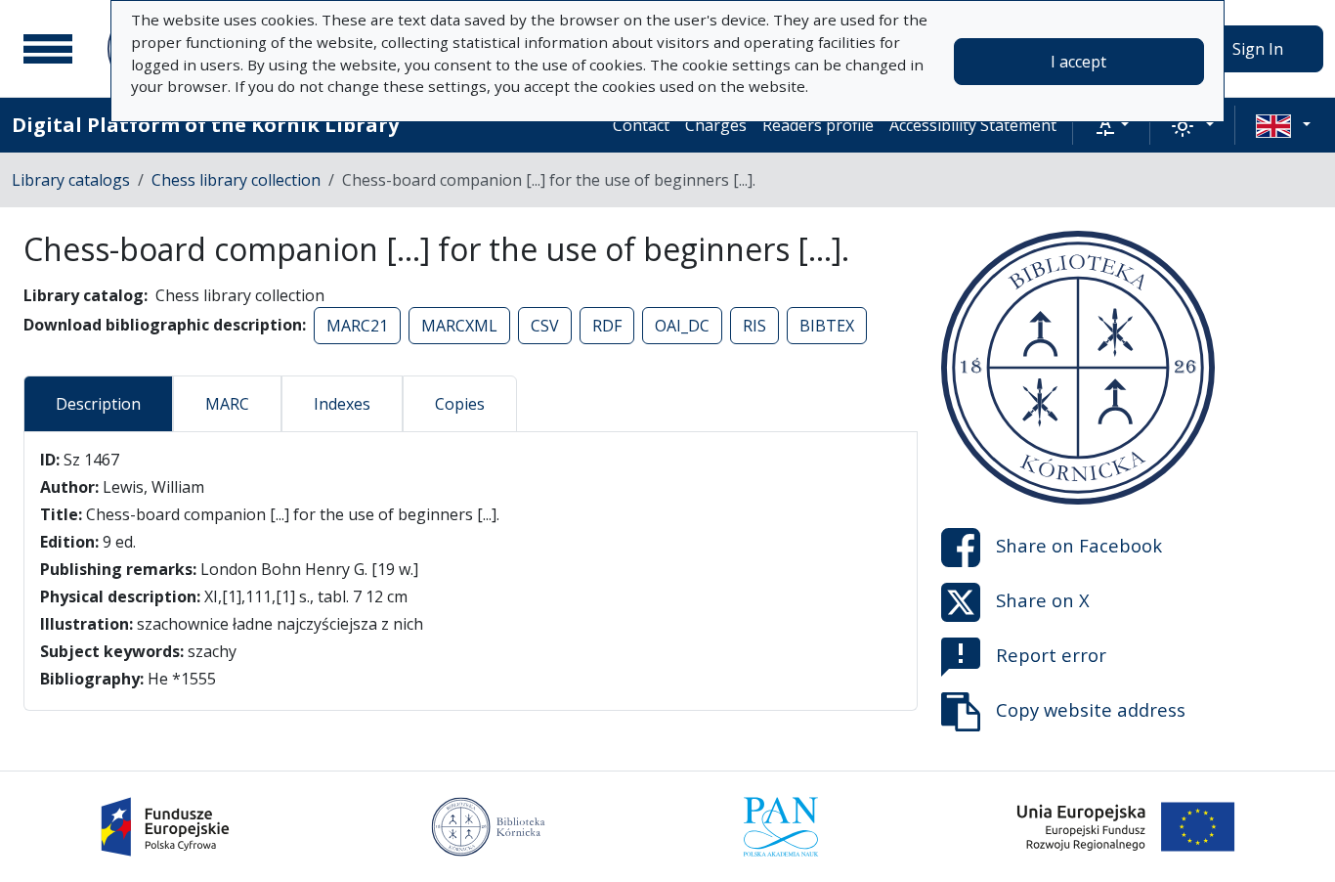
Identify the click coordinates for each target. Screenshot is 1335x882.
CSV (545, 325)
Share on (1079, 545)
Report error (1051, 654)
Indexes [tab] (342, 404)
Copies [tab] (460, 404)
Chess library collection (236, 180)
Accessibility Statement (972, 125)
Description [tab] (98, 404)
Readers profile (818, 125)
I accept (1078, 61)
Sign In (1257, 49)
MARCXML (459, 325)
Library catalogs (71, 180)
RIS (754, 325)
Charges (716, 125)
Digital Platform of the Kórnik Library (205, 124)
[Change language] (1283, 125)
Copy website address (1090, 709)
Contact (641, 125)
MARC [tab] (227, 404)
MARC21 (357, 325)
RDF (607, 325)
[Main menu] (48, 49)
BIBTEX (826, 325)
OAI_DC (682, 325)
